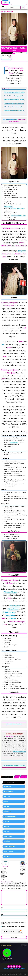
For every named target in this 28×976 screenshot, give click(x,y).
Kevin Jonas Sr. (8, 206)
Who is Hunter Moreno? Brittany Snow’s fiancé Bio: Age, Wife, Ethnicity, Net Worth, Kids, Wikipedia (14, 107)
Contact (24, 974)
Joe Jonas (13, 208)
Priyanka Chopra (10, 591)
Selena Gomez (13, 608)
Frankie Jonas (7, 796)
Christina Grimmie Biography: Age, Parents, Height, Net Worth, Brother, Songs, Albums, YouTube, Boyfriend (14, 96)
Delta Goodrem (9, 612)
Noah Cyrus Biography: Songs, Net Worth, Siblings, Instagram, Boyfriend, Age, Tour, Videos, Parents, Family (14, 99)
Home (2, 11)
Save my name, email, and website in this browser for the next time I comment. (13, 923)
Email (2, 914)
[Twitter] (11, 966)
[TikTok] (19, 966)
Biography (5, 11)
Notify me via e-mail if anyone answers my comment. (13, 926)
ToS (20, 974)
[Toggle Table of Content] (8, 57)
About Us (4, 974)
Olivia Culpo (10, 615)
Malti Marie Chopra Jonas (18, 215)
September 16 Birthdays (9, 846)
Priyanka (12, 618)
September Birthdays (8, 851)
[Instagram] (17, 966)
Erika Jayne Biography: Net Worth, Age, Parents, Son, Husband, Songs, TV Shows (23, 870)
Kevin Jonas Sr (7, 811)
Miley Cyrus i (14, 605)
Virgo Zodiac (7, 856)
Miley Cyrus (6, 821)
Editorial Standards (12, 974)
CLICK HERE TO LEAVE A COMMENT (13, 724)
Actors (11, 11)
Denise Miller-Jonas (8, 791)
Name (2, 907)
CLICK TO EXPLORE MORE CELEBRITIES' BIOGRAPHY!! (14, 765)
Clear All (24, 945)
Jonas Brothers (14, 442)
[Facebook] (8, 966)
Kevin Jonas (20, 208)
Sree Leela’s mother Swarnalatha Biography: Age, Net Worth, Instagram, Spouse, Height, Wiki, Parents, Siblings (4, 874)
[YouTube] (14, 966)
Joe (2, 344)
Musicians (24, 776)
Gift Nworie (23, 52)
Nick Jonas (6, 826)
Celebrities (9, 11)
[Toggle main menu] (3, 7)
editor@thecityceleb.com (19, 751)
